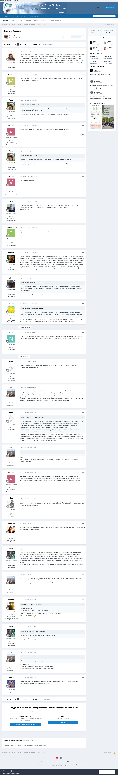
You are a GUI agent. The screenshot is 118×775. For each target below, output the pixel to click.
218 (12, 614)
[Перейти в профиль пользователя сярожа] (11, 606)
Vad (11, 202)
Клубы (23, 16)
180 (12, 242)
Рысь (11, 100)
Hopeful (11, 252)
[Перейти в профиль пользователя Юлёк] (6, 37)
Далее (35, 44)
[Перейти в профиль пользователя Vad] (11, 208)
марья (11, 677)
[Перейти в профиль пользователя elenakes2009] (11, 233)
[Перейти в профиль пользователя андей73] (11, 393)
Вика (11, 549)
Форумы (5, 20)
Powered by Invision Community (59, 765)
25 (12, 267)
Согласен (107, 771)
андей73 (11, 387)
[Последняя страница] (39, 44)
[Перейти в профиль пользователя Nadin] (11, 339)
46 (12, 66)
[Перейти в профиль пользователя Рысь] (11, 106)
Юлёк (15, 36)
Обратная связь (72, 762)
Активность (15, 16)
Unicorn (11, 303)
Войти (63, 722)
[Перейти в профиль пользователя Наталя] (11, 57)
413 (12, 347)
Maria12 (11, 75)
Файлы (36, 20)
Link (11, 498)
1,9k (11, 564)
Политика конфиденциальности (56, 762)
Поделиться (65, 37)
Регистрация (110, 7)
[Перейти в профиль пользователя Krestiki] (105, 48)
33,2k (11, 538)
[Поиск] (114, 16)
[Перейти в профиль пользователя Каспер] (105, 42)
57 (12, 318)
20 (12, 513)
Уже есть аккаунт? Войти (94, 7)
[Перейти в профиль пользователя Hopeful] (11, 259)
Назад (9, 44)
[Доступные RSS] (114, 753)
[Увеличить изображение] (35, 615)
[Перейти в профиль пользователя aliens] (11, 284)
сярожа (11, 600)
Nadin (11, 332)
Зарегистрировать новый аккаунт (25, 724)
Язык (42, 762)
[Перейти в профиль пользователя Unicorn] (11, 309)
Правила (43, 20)
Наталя (11, 51)
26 (12, 89)
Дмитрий (11, 523)
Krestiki (109, 47)
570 (11, 402)
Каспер (109, 41)
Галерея (13, 20)
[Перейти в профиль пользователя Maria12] (11, 81)
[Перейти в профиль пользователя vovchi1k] (11, 131)
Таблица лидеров (33, 16)
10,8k (11, 216)
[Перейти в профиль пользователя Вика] (11, 555)
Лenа (11, 362)
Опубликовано (28, 51)
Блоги (20, 20)
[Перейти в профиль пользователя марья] (11, 684)
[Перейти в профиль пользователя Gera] (91, 42)
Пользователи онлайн (55, 20)
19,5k (11, 293)
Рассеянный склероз (25, 38)
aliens (11, 278)
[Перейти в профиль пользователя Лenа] (11, 368)
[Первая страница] (4, 44)
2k (11, 115)
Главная (6, 16)
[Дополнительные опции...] (83, 51)
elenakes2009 (11, 227)
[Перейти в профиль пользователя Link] (11, 504)
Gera (94, 41)
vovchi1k (11, 125)
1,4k (11, 140)
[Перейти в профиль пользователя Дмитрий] (11, 529)
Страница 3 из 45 (47, 44)
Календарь (28, 20)
